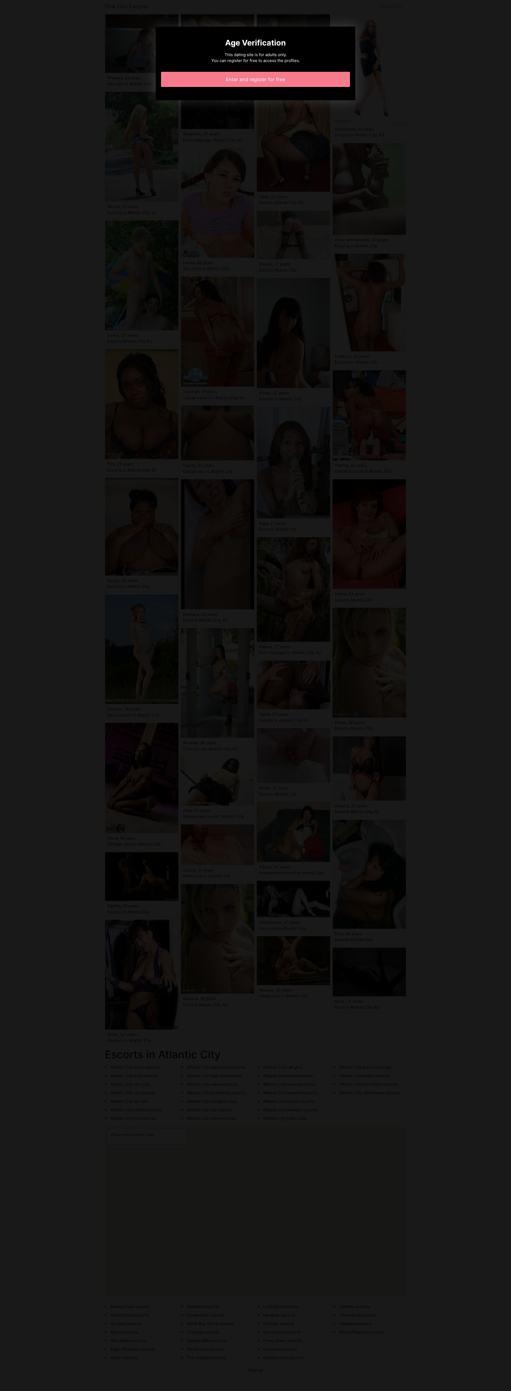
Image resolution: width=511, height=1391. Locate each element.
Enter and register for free (255, 79)
